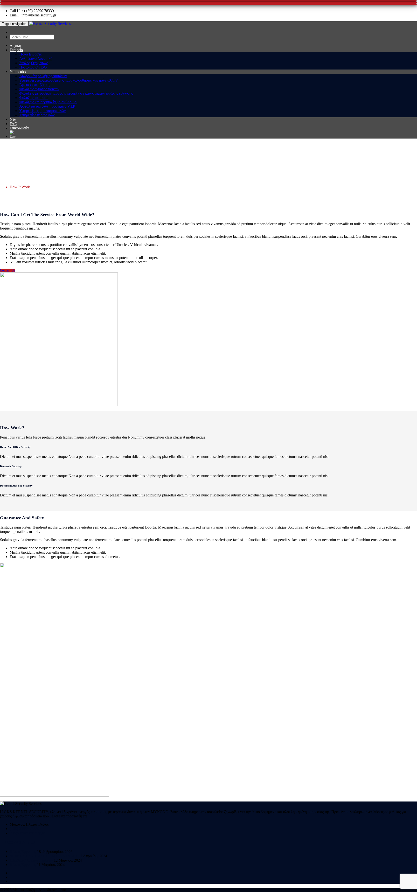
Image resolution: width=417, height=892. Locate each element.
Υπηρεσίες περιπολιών (37, 115)
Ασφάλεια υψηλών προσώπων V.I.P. (47, 106)
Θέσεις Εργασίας (23, 852)
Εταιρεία (16, 50)
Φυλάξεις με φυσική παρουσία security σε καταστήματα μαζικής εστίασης (76, 93)
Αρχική (15, 45)
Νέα (13, 119)
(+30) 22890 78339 (24, 829)
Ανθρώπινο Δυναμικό (35, 58)
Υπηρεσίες (18, 72)
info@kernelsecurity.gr (27, 833)
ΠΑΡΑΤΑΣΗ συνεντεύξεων (31, 860)
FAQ (13, 124)
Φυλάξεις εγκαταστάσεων (39, 89)
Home (14, 178)
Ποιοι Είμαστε (30, 54)
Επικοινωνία (19, 128)
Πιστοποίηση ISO (33, 67)
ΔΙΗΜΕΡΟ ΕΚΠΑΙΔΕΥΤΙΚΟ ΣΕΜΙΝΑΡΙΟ (44, 856)
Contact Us (7, 270)
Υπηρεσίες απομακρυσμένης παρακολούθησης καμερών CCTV (68, 80)
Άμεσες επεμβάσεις (34, 85)
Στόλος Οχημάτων (33, 63)
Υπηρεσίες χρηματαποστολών (42, 111)
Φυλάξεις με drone (33, 98)
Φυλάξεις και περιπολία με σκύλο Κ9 (48, 102)
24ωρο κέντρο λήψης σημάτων (43, 76)
